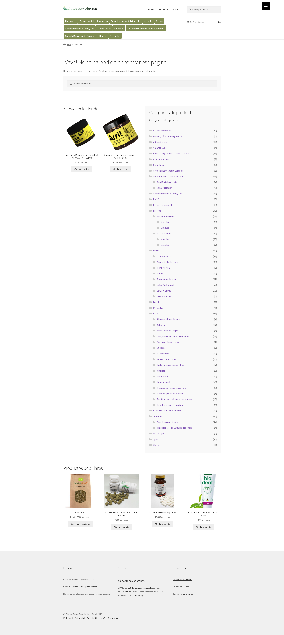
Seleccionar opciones (80, 524)
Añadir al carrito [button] (81, 169)
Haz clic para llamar (133, 595)
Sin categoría (159, 433)
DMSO (156, 199)
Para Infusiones (165, 233)
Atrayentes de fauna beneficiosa (173, 336)
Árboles (161, 324)
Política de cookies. (181, 587)
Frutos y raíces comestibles (170, 364)
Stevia (159, 21)
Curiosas (161, 347)
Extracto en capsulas (163, 204)
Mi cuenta (163, 9)
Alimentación (104, 28)
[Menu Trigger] (266, 6)
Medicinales (163, 376)
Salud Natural (164, 290)
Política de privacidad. (182, 580)
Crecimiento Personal (168, 262)
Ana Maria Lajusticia (167, 182)
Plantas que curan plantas (170, 393)
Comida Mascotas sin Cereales (80, 36)
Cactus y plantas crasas (168, 342)
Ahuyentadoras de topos (169, 319)
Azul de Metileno (161, 159)
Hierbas (69, 21)
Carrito (175, 9)
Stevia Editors (164, 296)
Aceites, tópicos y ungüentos (167, 136)
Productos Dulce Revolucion (93, 21)
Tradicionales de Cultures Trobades (174, 427)
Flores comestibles (166, 359)
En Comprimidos (165, 216)
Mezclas (165, 222)
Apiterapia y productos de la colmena (146, 28)
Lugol (156, 302)
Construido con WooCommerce (102, 618)
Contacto (151, 9)
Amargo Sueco (160, 147)
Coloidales (158, 164)
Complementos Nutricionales (126, 21)
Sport (156, 439)
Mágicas (161, 370)
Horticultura (163, 267)
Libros (117, 28)
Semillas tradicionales (168, 422)
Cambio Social (164, 256)
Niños (160, 273)
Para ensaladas (164, 382)
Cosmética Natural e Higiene (79, 28)
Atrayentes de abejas (167, 330)
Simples (165, 227)
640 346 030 (130, 592)
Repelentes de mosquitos (170, 404)
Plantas (103, 36)
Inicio (69, 44)
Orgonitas (115, 36)
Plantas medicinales (167, 279)
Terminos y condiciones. (183, 594)
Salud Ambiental (165, 284)
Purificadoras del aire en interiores (174, 399)
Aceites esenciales (162, 130)
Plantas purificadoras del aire (172, 387)
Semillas (148, 21)
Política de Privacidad (74, 618)
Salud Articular (164, 187)
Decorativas (163, 353)
